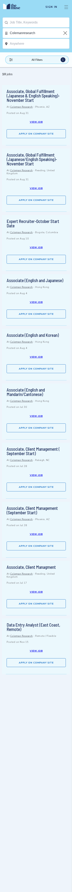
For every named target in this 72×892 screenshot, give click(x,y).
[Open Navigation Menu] (66, 7)
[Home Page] (14, 7)
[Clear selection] (65, 33)
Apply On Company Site (36, 133)
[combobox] (39, 22)
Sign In (51, 7)
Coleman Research (21, 106)
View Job (36, 122)
